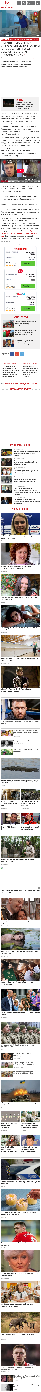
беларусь (8, 384)
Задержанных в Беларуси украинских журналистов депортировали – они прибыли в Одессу (27, 463)
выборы (16, 384)
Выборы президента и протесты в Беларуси (24, 39)
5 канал (37, 35)
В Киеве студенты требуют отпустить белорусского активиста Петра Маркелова (27, 453)
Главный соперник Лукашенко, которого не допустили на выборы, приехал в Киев (25, 332)
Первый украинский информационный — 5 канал (6, 3)
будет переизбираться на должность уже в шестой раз (19, 233)
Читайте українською (33, 57)
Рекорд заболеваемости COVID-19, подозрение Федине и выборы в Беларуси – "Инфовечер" (26, 472)
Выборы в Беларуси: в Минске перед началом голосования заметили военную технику (24, 105)
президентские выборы (28, 384)
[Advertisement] (20, 278)
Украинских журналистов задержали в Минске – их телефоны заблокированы (24, 342)
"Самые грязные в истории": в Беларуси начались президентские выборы (25, 323)
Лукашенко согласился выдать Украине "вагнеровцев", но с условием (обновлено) (27, 501)
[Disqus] (20, 418)
